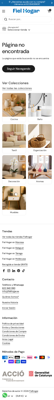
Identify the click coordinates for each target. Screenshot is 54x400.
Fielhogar (33, 391)
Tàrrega (18, 253)
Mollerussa (20, 258)
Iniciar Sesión (8, 307)
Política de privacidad (13, 323)
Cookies (6, 343)
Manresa (19, 242)
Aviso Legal (7, 339)
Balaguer (19, 247)
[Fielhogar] (26, 11)
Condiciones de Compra (14, 331)
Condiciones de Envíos (13, 335)
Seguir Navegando (18, 69)
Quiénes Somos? (10, 296)
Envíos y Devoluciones (13, 327)
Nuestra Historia (10, 302)
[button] (49, 11)
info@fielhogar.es (10, 291)
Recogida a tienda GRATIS (15, 264)
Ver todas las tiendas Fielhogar (17, 236)
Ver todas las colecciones (17, 88)
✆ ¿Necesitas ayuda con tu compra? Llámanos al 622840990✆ (27, 3)
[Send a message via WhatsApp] (4, 395)
